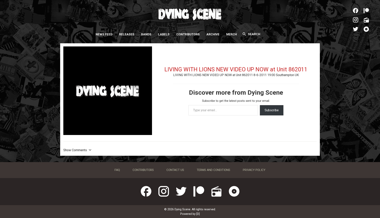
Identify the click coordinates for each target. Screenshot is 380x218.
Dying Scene (190, 14)
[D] (198, 214)
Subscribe (272, 110)
